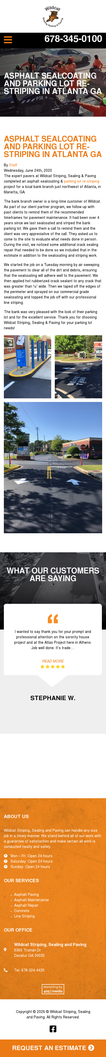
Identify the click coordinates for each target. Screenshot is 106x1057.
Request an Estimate (50, 1049)
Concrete (21, 911)
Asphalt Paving (26, 895)
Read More (53, 662)
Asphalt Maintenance (31, 900)
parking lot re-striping (81, 182)
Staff (13, 165)
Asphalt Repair (26, 906)
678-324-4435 (33, 971)
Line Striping (24, 916)
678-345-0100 (73, 40)
